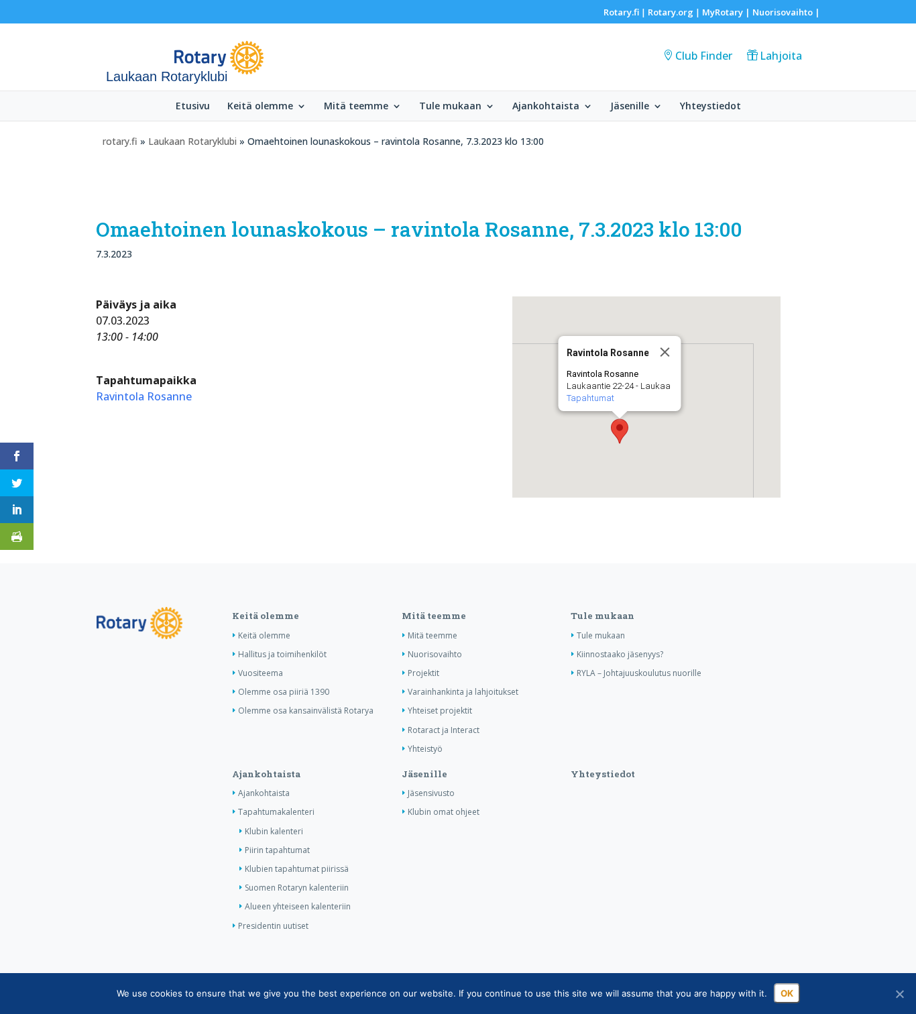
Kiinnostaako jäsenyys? (620, 654)
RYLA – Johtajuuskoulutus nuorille (639, 673)
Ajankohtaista (545, 106)
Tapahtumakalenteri (276, 812)
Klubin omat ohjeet (443, 812)
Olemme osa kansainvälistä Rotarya (306, 710)
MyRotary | (727, 12)
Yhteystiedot (710, 106)
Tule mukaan (450, 106)
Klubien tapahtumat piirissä (297, 869)
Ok (787, 993)
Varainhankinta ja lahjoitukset (463, 691)
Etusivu (193, 106)
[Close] (664, 352)
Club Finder (703, 55)
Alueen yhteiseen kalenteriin (298, 906)
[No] (899, 994)
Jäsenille (629, 106)
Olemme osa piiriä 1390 (283, 691)
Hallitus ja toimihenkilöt (282, 654)
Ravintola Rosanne (144, 396)
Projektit (423, 673)
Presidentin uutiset (273, 926)
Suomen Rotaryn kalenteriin (297, 887)
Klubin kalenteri (274, 831)
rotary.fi (120, 141)
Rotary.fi (621, 12)
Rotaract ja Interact (443, 730)
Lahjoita (781, 55)
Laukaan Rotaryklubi (192, 141)
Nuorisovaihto (782, 12)
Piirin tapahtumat (277, 850)
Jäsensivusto (431, 793)
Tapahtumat (590, 398)
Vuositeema (260, 673)
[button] (619, 431)
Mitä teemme (356, 106)
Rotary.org (670, 12)
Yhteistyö (425, 748)
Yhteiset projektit (440, 710)
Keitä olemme (260, 106)
